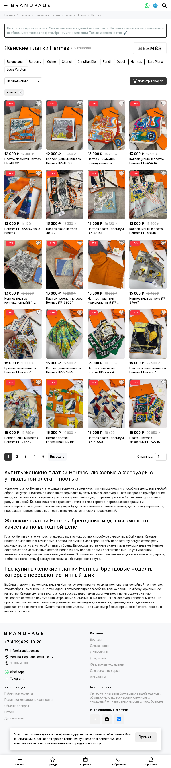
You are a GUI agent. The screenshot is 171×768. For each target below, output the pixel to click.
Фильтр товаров (150, 81)
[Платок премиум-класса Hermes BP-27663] (148, 334)
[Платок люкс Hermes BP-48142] (64, 194)
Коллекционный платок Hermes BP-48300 (63, 161)
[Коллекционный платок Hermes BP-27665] (64, 334)
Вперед (55, 457)
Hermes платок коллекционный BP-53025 (19, 301)
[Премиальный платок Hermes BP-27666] (23, 334)
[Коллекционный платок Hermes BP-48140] (148, 194)
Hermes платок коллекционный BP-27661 (61, 440)
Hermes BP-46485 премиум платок (101, 161)
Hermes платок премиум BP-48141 (106, 231)
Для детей (98, 658)
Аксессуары (64, 15)
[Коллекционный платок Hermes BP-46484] (148, 125)
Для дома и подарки (105, 671)
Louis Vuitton (16, 69)
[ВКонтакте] (119, 719)
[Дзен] (107, 719)
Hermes (136, 62)
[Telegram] (155, 5)
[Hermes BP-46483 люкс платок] (23, 194)
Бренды (96, 640)
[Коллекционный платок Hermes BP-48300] (64, 125)
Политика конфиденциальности (28, 700)
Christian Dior (87, 62)
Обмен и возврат (17, 706)
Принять (145, 737)
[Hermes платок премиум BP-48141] (106, 194)
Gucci (121, 62)
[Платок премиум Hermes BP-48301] (23, 125)
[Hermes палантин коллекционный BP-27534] (106, 264)
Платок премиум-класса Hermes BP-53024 (64, 301)
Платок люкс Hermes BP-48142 (64, 231)
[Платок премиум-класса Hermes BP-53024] (64, 264)
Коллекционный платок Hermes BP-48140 (146, 231)
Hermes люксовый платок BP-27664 (101, 370)
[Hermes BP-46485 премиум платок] (106, 125)
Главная (9, 15)
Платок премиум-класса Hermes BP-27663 (147, 370)
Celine (51, 62)
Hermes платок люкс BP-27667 (147, 301)
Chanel (67, 62)
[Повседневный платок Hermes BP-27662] (23, 403)
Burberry (35, 62)
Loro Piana (155, 62)
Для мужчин (99, 652)
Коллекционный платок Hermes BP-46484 (146, 161)
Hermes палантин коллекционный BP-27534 (102, 301)
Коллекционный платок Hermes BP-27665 (63, 370)
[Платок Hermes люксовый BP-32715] (148, 403)
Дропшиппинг (14, 718)
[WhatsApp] (147, 5)
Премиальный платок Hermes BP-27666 (20, 370)
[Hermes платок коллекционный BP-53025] (23, 264)
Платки (81, 15)
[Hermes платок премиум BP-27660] (106, 403)
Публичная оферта (18, 693)
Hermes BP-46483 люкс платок (22, 231)
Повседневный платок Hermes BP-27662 (21, 440)
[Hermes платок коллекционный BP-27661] (64, 403)
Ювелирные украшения (107, 664)
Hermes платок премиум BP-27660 (106, 440)
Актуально (98, 677)
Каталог (25, 15)
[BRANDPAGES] (30, 5)
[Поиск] (164, 5)
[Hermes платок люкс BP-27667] (148, 264)
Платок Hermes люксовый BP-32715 (144, 440)
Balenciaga (15, 62)
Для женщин (43, 15)
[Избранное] (38, 103)
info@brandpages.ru (24, 651)
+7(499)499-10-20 (23, 642)
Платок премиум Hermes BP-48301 (22, 161)
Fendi (107, 62)
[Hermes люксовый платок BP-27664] (106, 334)
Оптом (9, 712)
